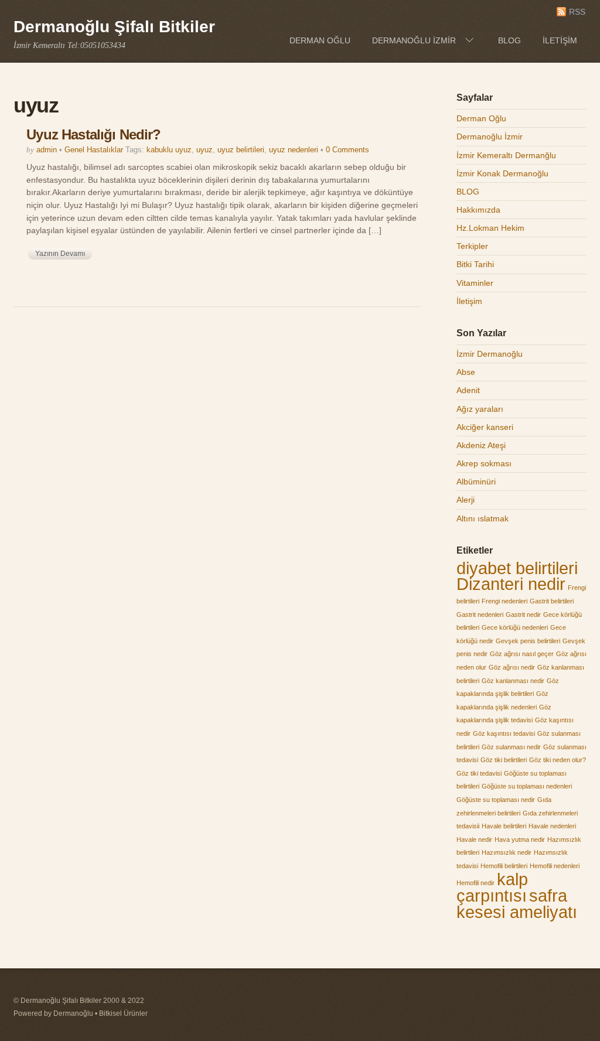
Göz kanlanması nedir (513, 680)
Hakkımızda (478, 209)
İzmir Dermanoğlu (489, 354)
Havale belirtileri (504, 826)
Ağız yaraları (479, 409)
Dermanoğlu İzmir (414, 40)
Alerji (465, 499)
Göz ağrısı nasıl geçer (522, 653)
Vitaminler (474, 283)
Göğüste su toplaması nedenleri (527, 786)
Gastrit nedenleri (479, 614)
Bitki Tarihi (475, 264)
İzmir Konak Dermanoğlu (502, 173)
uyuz (204, 149)
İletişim (560, 40)
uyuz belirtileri (240, 149)
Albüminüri (476, 481)
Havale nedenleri (552, 826)
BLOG (509, 40)
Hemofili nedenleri (554, 865)
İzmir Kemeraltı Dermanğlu (506, 155)
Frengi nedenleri (504, 601)
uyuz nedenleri (293, 149)
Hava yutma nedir (520, 839)
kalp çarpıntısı (492, 887)
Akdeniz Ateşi (481, 445)
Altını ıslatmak (482, 518)
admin (46, 149)
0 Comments (347, 149)
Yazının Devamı (60, 254)
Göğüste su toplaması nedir (495, 799)
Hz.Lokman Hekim (490, 228)
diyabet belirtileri (517, 568)
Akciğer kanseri (484, 427)
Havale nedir (474, 839)
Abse (465, 372)
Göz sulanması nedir (511, 746)
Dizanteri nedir (510, 583)
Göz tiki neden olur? (557, 759)
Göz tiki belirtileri (503, 759)
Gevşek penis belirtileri (528, 640)
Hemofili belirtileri (503, 865)
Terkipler (472, 246)
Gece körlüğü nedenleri (515, 627)
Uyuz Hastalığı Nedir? (93, 134)
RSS (577, 12)
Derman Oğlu (319, 40)
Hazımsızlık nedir (506, 852)
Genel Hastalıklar (93, 149)
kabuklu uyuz (169, 149)
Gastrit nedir (523, 614)
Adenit (468, 390)
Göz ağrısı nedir (512, 667)
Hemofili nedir (475, 882)
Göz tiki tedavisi (479, 773)
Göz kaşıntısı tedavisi (504, 733)
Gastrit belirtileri (552, 601)
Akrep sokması (484, 463)
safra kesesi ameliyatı (516, 903)
